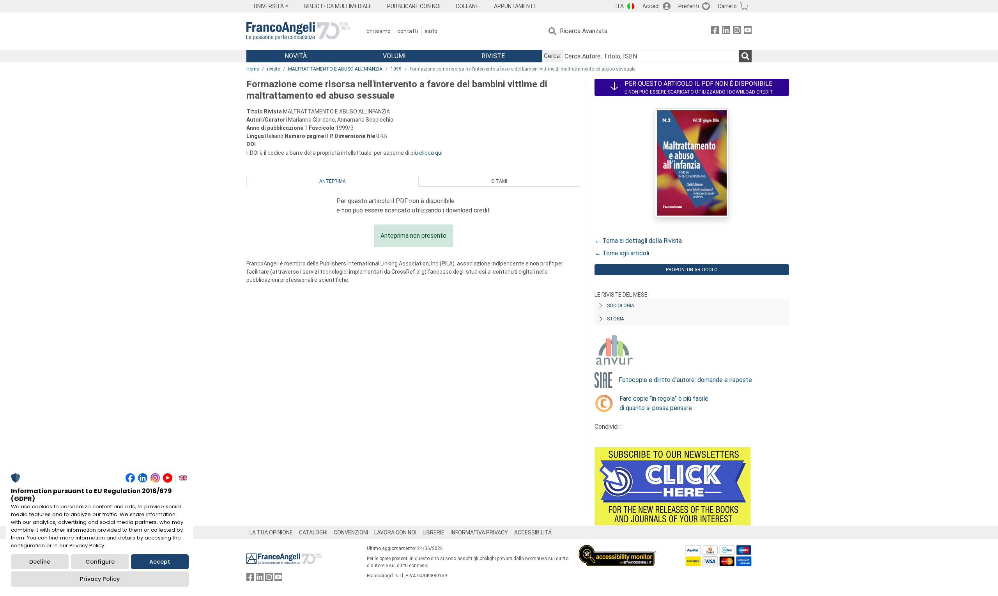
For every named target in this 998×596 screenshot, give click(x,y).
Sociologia (620, 305)
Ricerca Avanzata (583, 31)
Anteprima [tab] (332, 181)
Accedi (651, 6)
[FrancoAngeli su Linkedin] (726, 31)
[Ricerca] (745, 56)
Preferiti (688, 6)
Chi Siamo (378, 31)
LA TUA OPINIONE (271, 532)
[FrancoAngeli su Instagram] (737, 31)
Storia (615, 319)
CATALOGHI (313, 532)
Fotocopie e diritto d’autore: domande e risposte (685, 380)
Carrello (727, 6)
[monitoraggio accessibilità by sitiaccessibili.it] (617, 549)
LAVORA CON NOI (395, 532)
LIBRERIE (433, 532)
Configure (100, 562)
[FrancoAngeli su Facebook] (715, 31)
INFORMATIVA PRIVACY (479, 532)
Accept (159, 562)
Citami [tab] (499, 181)
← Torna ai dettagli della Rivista (638, 240)
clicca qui (430, 153)
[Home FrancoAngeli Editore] (298, 31)
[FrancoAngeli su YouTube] (748, 31)
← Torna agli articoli (622, 253)
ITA (620, 6)
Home (252, 69)
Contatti (407, 31)
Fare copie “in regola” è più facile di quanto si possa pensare (663, 403)
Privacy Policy (100, 579)
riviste (273, 69)
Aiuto (431, 31)
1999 (396, 69)
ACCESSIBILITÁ (533, 532)
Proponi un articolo (692, 269)
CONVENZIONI (351, 532)
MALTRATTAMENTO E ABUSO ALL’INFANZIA (335, 69)
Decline (39, 562)
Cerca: (552, 56)
